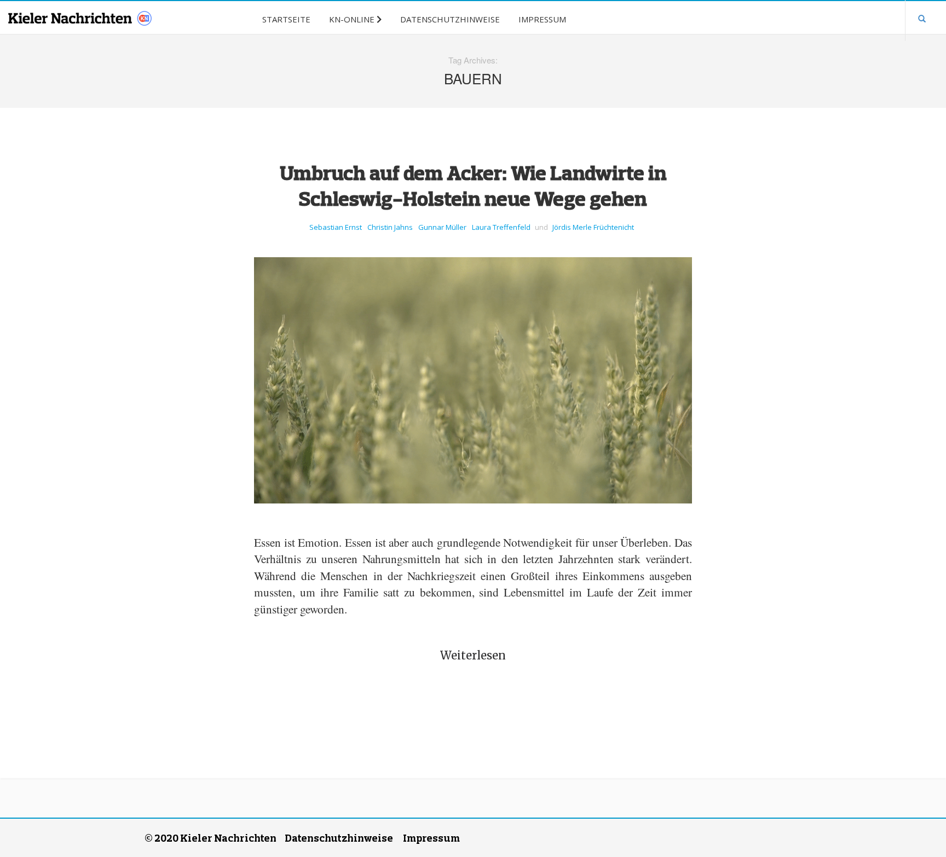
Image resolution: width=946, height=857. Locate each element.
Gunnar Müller (442, 227)
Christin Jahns (390, 227)
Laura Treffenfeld (501, 227)
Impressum (431, 837)
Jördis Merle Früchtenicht (593, 227)
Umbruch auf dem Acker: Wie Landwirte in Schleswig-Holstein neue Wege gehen (473, 185)
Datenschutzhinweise (339, 837)
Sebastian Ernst (335, 227)
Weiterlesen (473, 655)
